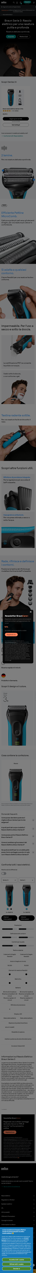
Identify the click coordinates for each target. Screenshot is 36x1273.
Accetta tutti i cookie (16, 1260)
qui (10, 660)
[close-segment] (31, 612)
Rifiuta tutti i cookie (17, 1264)
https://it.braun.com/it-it (10, 642)
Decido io (16, 1268)
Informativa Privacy (7, 1248)
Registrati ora (11, 634)
